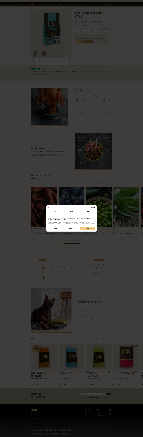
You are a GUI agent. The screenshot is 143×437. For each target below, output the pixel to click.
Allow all (87, 228)
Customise (71, 228)
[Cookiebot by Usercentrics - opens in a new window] (90, 207)
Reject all (55, 228)
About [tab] (88, 211)
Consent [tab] (54, 211)
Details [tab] (71, 211)
